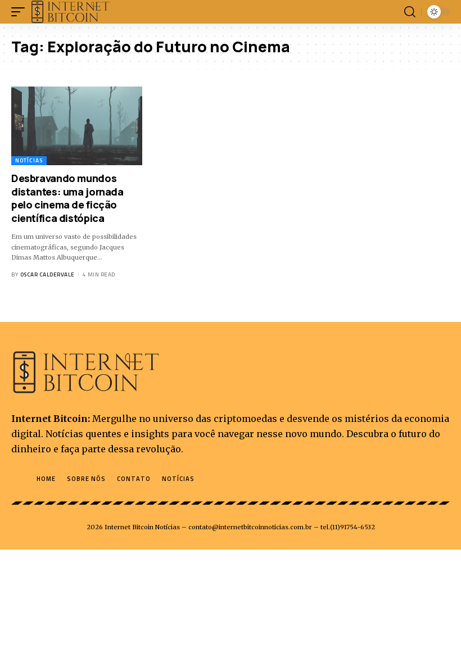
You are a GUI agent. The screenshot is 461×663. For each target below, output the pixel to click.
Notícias (29, 160)
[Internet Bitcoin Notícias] (70, 12)
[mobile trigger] (20, 12)
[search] (409, 11)
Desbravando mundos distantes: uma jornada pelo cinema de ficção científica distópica (67, 197)
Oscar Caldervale (47, 274)
